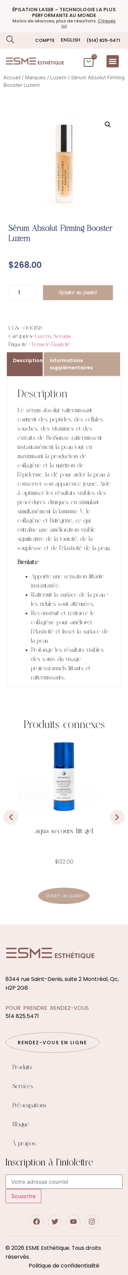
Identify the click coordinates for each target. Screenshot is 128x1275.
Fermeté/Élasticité (51, 344)
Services (22, 1086)
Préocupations (29, 1105)
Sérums (62, 336)
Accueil (11, 78)
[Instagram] (92, 1221)
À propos (24, 1144)
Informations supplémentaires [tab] (71, 364)
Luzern (58, 78)
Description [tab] (28, 360)
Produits (22, 1067)
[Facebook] (36, 1221)
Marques (35, 78)
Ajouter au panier (78, 292)
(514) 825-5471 (103, 40)
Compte (45, 40)
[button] (112, 61)
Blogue (20, 1124)
